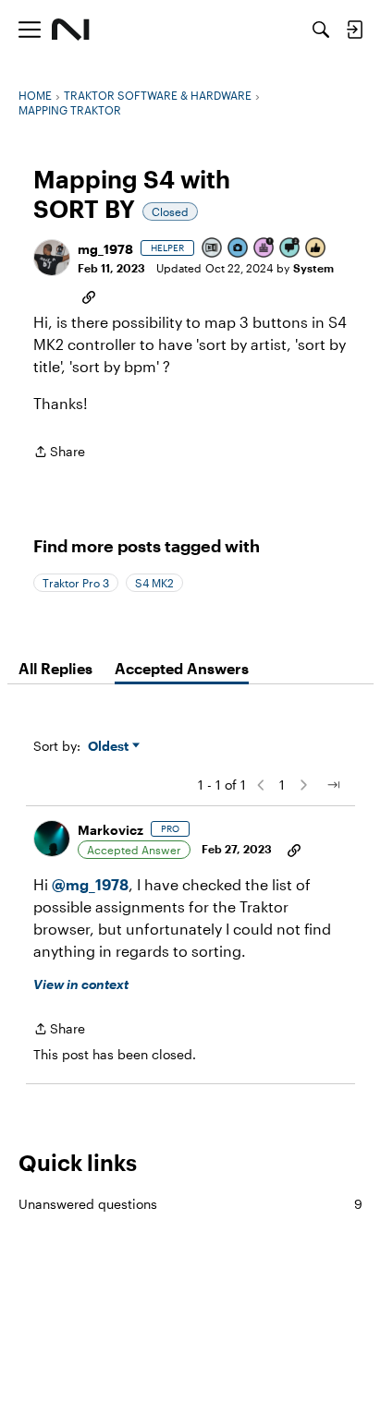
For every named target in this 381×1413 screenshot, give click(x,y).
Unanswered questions (190, 1204)
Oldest (110, 746)
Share (59, 453)
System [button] (313, 267)
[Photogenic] (238, 249)
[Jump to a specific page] (333, 785)
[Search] (321, 29)
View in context (81, 984)
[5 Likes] (316, 249)
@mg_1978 (90, 884)
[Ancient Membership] (264, 249)
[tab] (55, 668)
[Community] (71, 29)
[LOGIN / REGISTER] (354, 29)
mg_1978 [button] (105, 249)
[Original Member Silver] (213, 249)
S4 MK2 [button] (154, 582)
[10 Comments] (290, 249)
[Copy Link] (89, 295)
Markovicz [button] (110, 830)
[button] (51, 257)
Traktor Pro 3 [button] (76, 582)
